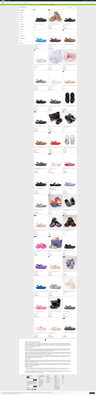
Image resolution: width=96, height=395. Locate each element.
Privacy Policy (56, 379)
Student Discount (48, 381)
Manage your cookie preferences (19, 392)
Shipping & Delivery (41, 381)
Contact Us (40, 377)
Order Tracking (85, 0)
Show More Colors (51, 25)
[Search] (87, 2)
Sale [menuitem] (21, 2)
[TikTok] (27, 389)
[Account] (92, 2)
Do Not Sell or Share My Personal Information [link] (57, 387)
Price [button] (20, 33)
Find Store (35, 386)
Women (63, 378)
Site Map (40, 386)
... (48, 339)
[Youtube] (35, 389)
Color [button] (20, 31)
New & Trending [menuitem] (7, 2)
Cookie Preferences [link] (56, 389)
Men (62, 379)
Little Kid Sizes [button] (22, 26)
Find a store (28, 385)
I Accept (92, 393)
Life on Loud (47, 377)
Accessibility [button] (91, 0)
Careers (55, 377)
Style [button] (20, 40)
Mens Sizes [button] (21, 19)
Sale (62, 381)
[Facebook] (33, 389)
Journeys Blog (48, 379)
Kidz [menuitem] (19, 2)
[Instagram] (31, 389)
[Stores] (90, 2)
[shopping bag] (94, 2)
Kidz (62, 380)
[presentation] (7, 2)
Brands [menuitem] (11, 2)
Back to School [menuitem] (25, 2)
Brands (63, 377)
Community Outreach (56, 378)
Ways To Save (48, 380)
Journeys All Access (49, 378)
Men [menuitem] (16, 2)
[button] (94, 0)
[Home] (2, 2)
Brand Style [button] (21, 12)
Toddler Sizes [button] (22, 24)
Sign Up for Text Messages (30, 378)
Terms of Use (55, 381)
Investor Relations (56, 386)
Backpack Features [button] (22, 38)
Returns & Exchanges (41, 380)
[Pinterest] (29, 389)
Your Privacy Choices (58, 380)
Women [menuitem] (14, 2)
